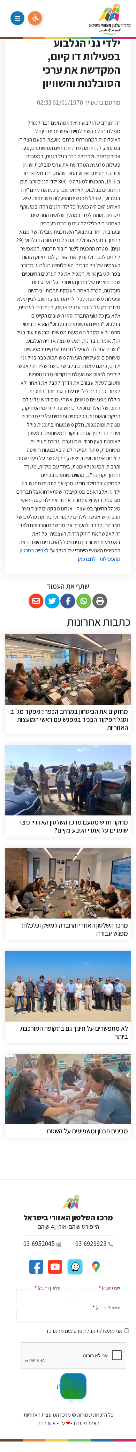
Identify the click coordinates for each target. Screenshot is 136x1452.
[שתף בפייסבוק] (68, 601)
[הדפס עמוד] (99, 601)
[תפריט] (17, 18)
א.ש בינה (46, 1423)
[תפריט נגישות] (35, 18)
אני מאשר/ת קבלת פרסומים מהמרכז (84, 1331)
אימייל (105, 1307)
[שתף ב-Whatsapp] (83, 601)
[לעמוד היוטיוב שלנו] (54, 1266)
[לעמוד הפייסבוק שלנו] (36, 1266)
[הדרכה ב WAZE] (74, 1266)
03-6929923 (90, 1243)
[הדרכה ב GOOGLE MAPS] (95, 1266)
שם (108, 1287)
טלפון (46, 1287)
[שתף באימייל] (36, 601)
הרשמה (69, 1386)
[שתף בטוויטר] (52, 601)
